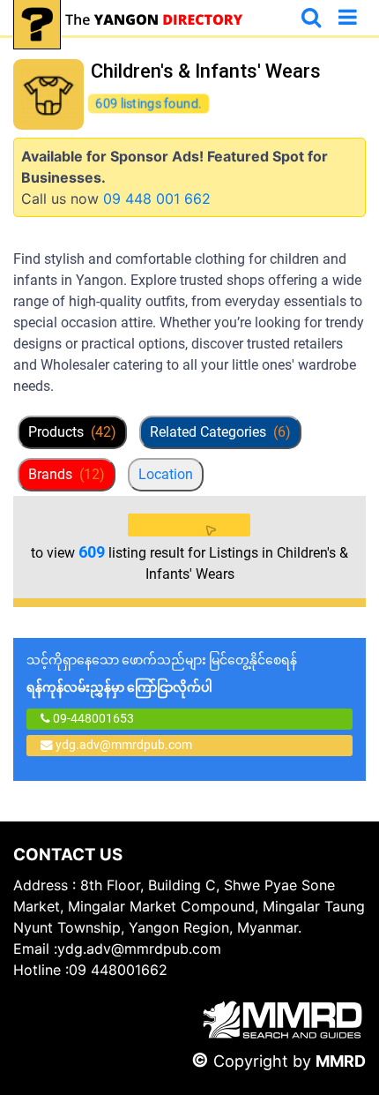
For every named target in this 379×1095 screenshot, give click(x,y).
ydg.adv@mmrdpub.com (124, 745)
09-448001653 (92, 718)
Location (165, 474)
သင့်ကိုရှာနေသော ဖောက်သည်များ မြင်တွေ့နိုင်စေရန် (161, 673)
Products (72, 432)
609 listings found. (149, 102)
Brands (66, 474)
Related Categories (220, 432)
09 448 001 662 (157, 198)
